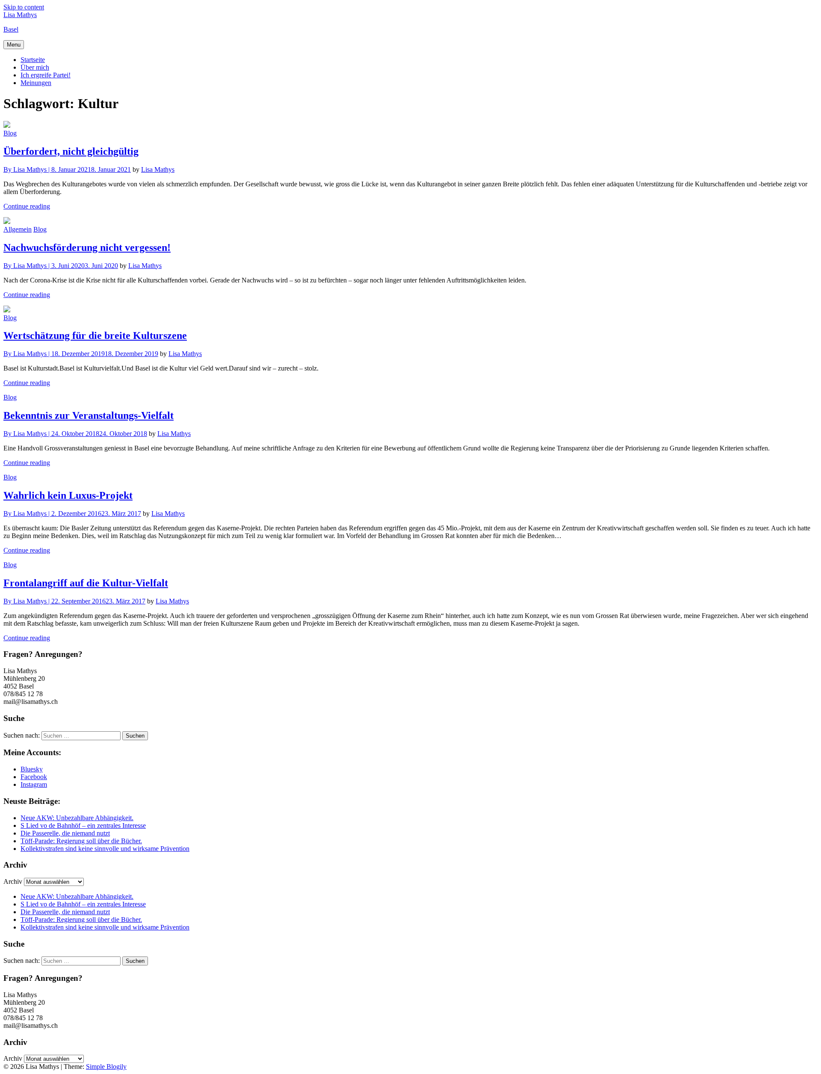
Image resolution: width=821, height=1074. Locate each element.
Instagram (34, 784)
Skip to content (23, 7)
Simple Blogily (106, 1066)
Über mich (35, 67)
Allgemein (17, 229)
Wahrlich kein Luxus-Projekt (68, 495)
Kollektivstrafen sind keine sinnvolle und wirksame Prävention (105, 848)
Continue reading (26, 206)
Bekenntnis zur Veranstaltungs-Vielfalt (88, 415)
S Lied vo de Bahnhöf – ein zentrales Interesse (83, 825)
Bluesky (32, 769)
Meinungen (36, 82)
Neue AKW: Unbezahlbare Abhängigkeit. (77, 817)
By (27, 169)
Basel (10, 29)
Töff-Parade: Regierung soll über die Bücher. (81, 840)
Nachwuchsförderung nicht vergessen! (87, 247)
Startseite (33, 59)
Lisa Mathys (20, 14)
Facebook (34, 776)
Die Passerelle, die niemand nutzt (65, 833)
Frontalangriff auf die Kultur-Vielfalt (85, 582)
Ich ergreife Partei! (46, 75)
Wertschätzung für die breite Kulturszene (95, 335)
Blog (10, 133)
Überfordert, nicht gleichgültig (71, 151)
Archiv (12, 881)
